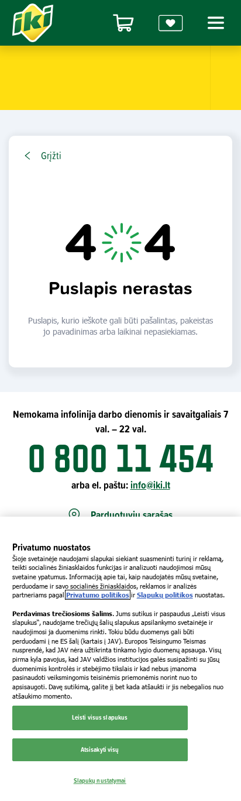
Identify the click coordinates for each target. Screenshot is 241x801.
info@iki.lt (150, 484)
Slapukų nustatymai (100, 780)
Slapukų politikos (165, 595)
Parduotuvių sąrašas (132, 515)
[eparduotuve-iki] (123, 23)
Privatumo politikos (97, 595)
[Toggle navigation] (214, 22)
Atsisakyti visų (100, 749)
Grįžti (51, 155)
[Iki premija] (171, 23)
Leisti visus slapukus (100, 717)
